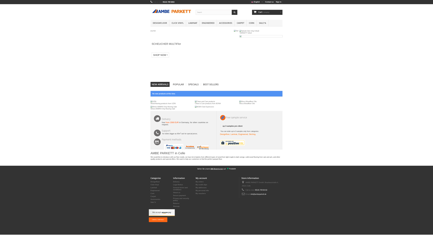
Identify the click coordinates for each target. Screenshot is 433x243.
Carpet (240, 23)
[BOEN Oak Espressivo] (204, 107)
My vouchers (201, 193)
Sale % (262, 23)
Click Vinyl (178, 23)
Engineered (208, 23)
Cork (251, 23)
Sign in (278, 2)
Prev (229, 76)
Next (234, 76)
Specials (193, 84)
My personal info (202, 190)
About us (176, 193)
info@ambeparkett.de (258, 194)
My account (201, 178)
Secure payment (179, 195)
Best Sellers (211, 84)
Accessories (225, 23)
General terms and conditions (180, 189)
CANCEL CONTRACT (158, 219)
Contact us (269, 2)
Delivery (176, 182)
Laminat (192, 23)
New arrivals (160, 84)
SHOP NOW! (194, 75)
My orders (200, 182)
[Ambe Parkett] (171, 11)
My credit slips (201, 185)
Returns (176, 203)
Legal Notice (178, 185)
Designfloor (160, 23)
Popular (178, 84)
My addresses (201, 188)
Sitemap (176, 206)
